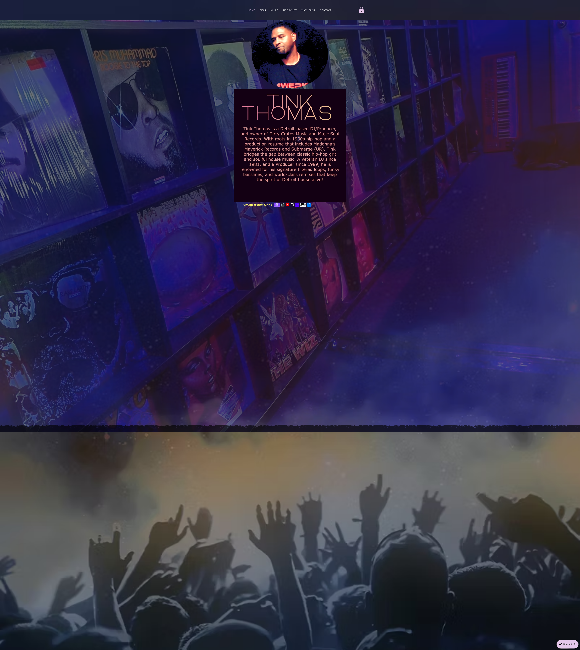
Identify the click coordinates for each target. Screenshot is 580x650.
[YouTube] (287, 205)
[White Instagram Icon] (292, 205)
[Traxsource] (283, 205)
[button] (361, 10)
